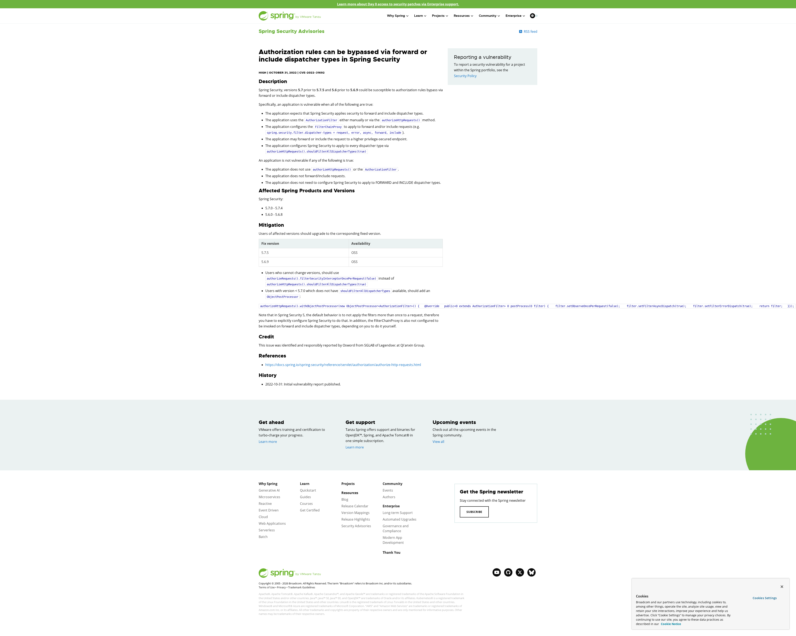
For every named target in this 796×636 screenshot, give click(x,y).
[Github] (508, 572)
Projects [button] (438, 16)
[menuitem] (532, 15)
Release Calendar (354, 506)
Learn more (268, 441)
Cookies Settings (765, 598)
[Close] (781, 586)
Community (392, 483)
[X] (520, 572)
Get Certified (310, 510)
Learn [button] (418, 16)
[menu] (534, 16)
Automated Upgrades (399, 519)
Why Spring (268, 483)
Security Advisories (356, 526)
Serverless (267, 530)
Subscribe (474, 512)
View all (438, 441)
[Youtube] (497, 572)
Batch (263, 536)
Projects (348, 483)
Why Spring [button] (396, 16)
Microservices (269, 497)
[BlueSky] (531, 572)
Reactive (265, 503)
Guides (305, 497)
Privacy (281, 587)
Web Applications (272, 523)
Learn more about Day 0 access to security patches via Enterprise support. (398, 4)
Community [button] (487, 16)
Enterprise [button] (514, 16)
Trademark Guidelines (301, 587)
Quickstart (308, 490)
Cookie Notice (670, 624)
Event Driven (269, 510)
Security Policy (465, 76)
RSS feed (530, 31)
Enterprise (391, 506)
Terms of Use (267, 587)
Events (388, 490)
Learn (304, 483)
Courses (306, 503)
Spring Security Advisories (291, 31)
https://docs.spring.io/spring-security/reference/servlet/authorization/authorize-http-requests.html (343, 364)
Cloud (263, 517)
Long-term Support (398, 512)
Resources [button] (462, 16)
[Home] (289, 15)
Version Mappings (355, 512)
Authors (389, 497)
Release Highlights (355, 519)
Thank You (391, 552)
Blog (344, 499)
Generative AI (269, 490)
